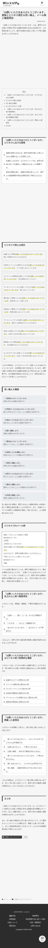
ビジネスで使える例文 (13, 100)
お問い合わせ (35, 926)
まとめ (8, 126)
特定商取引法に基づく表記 (35, 919)
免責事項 (35, 916)
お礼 (25, 837)
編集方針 (12, 916)
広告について (12, 922)
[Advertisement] (24, 62)
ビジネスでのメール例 (13, 106)
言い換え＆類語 (11, 103)
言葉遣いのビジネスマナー (12, 837)
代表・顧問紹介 (35, 922)
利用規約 (12, 919)
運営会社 (12, 926)
